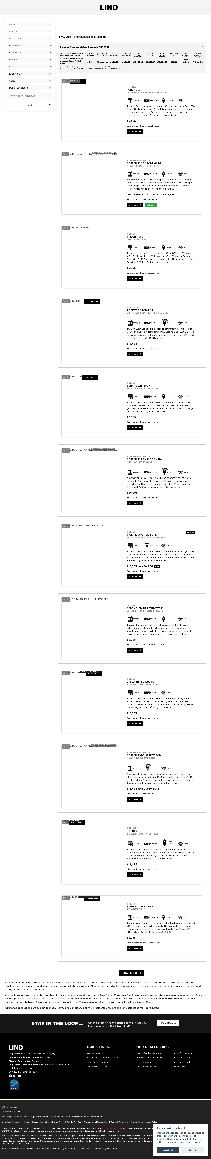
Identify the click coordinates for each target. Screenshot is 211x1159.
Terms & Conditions (119, 1122)
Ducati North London (146, 1067)
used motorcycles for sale (75, 1116)
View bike (133, 132)
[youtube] (20, 1076)
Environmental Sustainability (96, 1122)
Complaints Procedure (12, 1122)
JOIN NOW (166, 1023)
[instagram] (15, 1076)
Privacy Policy (137, 1122)
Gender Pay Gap (74, 1122)
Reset (29, 105)
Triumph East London (181, 1057)
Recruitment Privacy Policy (52, 1122)
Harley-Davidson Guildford (149, 1053)
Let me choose (192, 1142)
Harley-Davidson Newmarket (150, 1057)
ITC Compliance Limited (112, 1128)
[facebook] (11, 1076)
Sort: (62, 20)
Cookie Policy (151, 1122)
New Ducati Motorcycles (98, 1067)
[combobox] (30, 24)
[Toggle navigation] (5, 7)
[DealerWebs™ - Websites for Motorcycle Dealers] (52, 1108)
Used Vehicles (93, 1053)
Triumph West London (181, 1053)
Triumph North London (181, 1062)
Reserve (152, 205)
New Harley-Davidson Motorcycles (103, 1057)
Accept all (168, 1150)
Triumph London (179, 1067)
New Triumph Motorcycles (99, 1062)
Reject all (192, 1150)
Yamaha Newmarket (146, 1062)
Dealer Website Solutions (11, 1111)
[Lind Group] (109, 7)
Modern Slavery (31, 1122)
